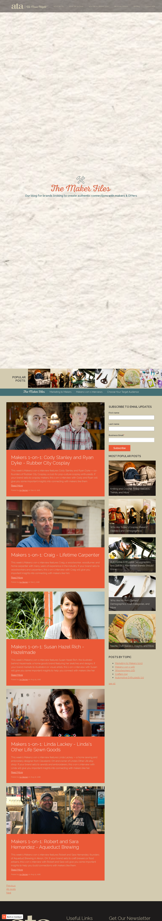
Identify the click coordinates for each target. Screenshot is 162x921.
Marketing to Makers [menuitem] (60, 391)
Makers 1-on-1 (125, 666)
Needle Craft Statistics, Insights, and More (132, 646)
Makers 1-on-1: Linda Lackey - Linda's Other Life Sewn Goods (51, 746)
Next (8, 892)
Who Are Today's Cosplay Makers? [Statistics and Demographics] (129, 529)
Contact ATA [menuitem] (150, 6)
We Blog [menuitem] (136, 6)
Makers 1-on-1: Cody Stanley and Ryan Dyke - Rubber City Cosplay (52, 460)
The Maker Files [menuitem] (34, 392)
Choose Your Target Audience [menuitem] (123, 391)
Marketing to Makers (129, 663)
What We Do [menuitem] (58, 6)
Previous (11, 885)
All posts (11, 889)
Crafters (121, 674)
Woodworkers (125, 670)
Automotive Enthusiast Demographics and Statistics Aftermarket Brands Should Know (131, 566)
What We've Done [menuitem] (76, 6)
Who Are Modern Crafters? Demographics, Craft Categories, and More (130, 604)
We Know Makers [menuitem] (121, 6)
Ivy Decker (23, 490)
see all (112, 683)
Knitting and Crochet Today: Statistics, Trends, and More (130, 490)
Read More (17, 485)
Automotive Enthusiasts (129, 677)
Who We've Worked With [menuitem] (99, 6)
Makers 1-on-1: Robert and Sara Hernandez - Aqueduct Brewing (45, 844)
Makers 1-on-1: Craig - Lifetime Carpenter (55, 555)
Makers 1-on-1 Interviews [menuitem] (89, 391)
